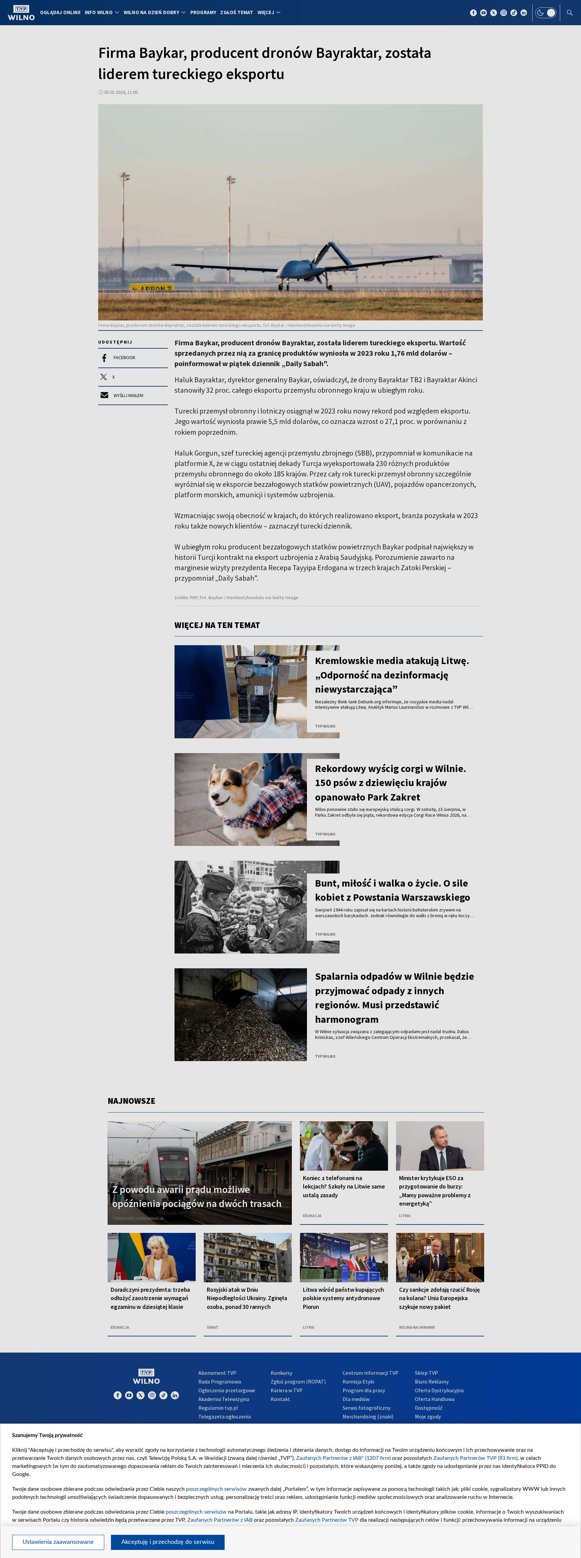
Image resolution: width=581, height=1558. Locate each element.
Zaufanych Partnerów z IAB (220, 1520)
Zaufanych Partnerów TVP (326, 1520)
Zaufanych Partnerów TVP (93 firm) (475, 1458)
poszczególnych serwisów (216, 1489)
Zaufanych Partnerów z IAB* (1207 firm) (343, 1458)
